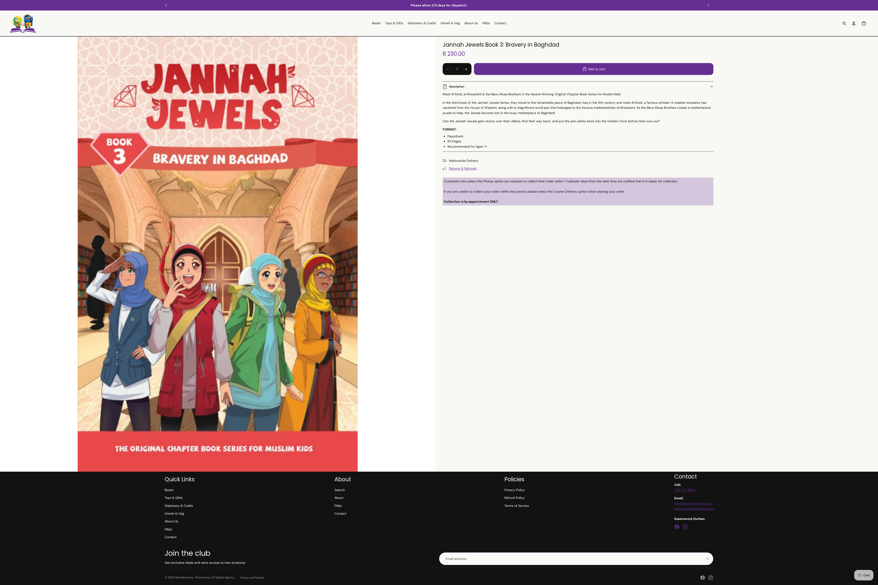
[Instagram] (685, 526)
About (339, 498)
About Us (171, 521)
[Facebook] (677, 526)
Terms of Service (516, 506)
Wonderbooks (184, 577)
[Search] (844, 23)
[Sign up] (707, 558)
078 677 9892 (684, 490)
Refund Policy (514, 498)
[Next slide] (708, 5)
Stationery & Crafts (179, 506)
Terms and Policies (252, 578)
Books (169, 490)
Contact (171, 537)
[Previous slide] (166, 5)
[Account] (854, 23)
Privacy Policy (514, 490)
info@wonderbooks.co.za (692, 503)
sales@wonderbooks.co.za (693, 508)
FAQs (168, 529)
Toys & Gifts (173, 498)
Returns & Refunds (462, 168)
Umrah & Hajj (174, 513)
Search (340, 490)
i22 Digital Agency (223, 577)
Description (456, 86)
